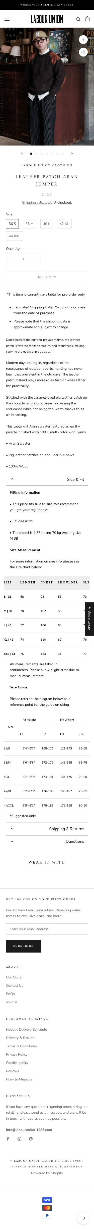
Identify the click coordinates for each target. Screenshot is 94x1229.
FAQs (10, 993)
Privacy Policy (16, 1054)
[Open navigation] (7, 19)
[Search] (78, 19)
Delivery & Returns (20, 1037)
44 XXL (14, 236)
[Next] (72, 153)
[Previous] (22, 153)
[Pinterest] (31, 1138)
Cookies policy (17, 1062)
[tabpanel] (47, 654)
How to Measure (19, 1079)
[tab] (47, 479)
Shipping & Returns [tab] (66, 829)
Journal (11, 1002)
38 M (30, 223)
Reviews (12, 1071)
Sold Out (47, 277)
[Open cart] (87, 18)
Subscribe (23, 946)
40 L (46, 223)
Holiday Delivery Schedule (26, 1029)
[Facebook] (8, 1138)
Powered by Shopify (47, 1173)
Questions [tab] (75, 841)
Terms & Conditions (21, 1046)
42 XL (64, 223)
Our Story (14, 977)
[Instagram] (19, 1138)
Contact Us (14, 985)
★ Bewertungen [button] (89, 619)
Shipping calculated (37, 202)
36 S (12, 223)
